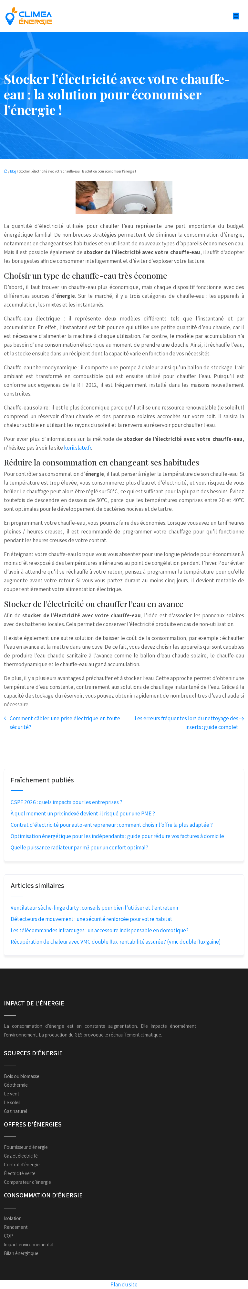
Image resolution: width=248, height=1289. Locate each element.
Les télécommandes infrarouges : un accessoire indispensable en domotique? (100, 930)
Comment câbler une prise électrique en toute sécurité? (65, 723)
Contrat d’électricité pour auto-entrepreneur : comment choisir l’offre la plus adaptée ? (112, 824)
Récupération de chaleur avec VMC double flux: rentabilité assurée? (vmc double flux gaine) (116, 941)
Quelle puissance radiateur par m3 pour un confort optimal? (79, 847)
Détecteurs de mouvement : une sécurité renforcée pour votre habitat (91, 919)
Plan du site (124, 1284)
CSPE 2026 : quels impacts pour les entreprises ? (66, 802)
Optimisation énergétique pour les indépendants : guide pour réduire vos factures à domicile (117, 836)
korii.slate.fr (77, 447)
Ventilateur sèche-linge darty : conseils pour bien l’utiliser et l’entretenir (95, 907)
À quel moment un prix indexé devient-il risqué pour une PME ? (83, 813)
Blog (13, 171)
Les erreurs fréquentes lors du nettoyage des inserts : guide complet (186, 723)
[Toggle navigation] (236, 16)
